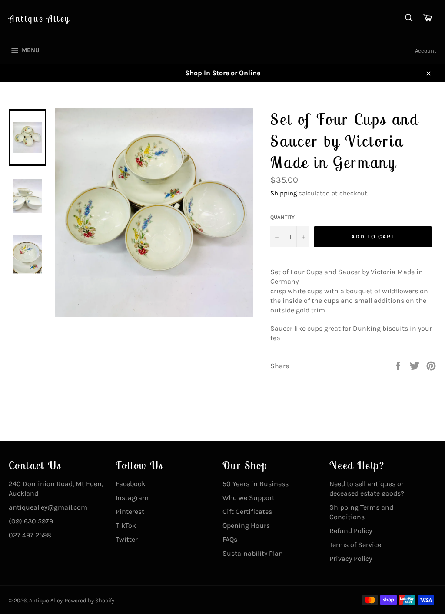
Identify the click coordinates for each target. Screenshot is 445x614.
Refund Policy (350, 531)
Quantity (282, 217)
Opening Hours (246, 525)
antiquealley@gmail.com (48, 507)
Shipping (283, 193)
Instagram (132, 497)
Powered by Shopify (89, 600)
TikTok (126, 525)
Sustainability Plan (252, 553)
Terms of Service (355, 544)
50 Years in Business (255, 484)
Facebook (131, 484)
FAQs (229, 539)
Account (425, 50)
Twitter (127, 539)
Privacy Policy (350, 558)
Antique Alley (39, 18)
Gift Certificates (247, 511)
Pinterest (130, 511)
